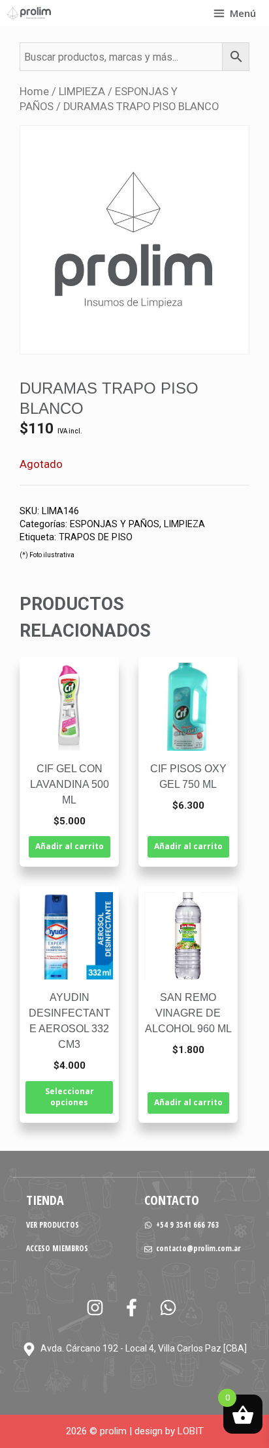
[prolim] (29, 13)
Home (34, 91)
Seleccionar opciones (69, 1097)
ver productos (52, 1224)
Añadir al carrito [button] (69, 846)
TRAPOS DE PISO (96, 537)
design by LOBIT (169, 1431)
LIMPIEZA (82, 91)
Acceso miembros (57, 1248)
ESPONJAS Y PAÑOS (114, 524)
